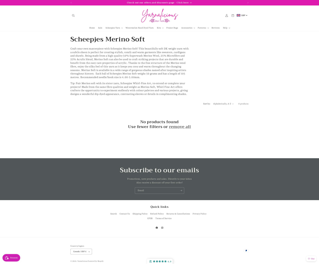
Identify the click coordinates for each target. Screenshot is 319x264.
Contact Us (125, 214)
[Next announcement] (248, 2)
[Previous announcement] (71, 2)
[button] (73, 16)
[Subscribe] (181, 190)
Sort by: (206, 104)
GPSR (150, 218)
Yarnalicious (82, 261)
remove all (180, 126)
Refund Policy (157, 214)
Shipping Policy (140, 214)
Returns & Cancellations (178, 214)
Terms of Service (163, 218)
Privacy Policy (199, 214)
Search (113, 214)
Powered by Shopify (96, 261)
